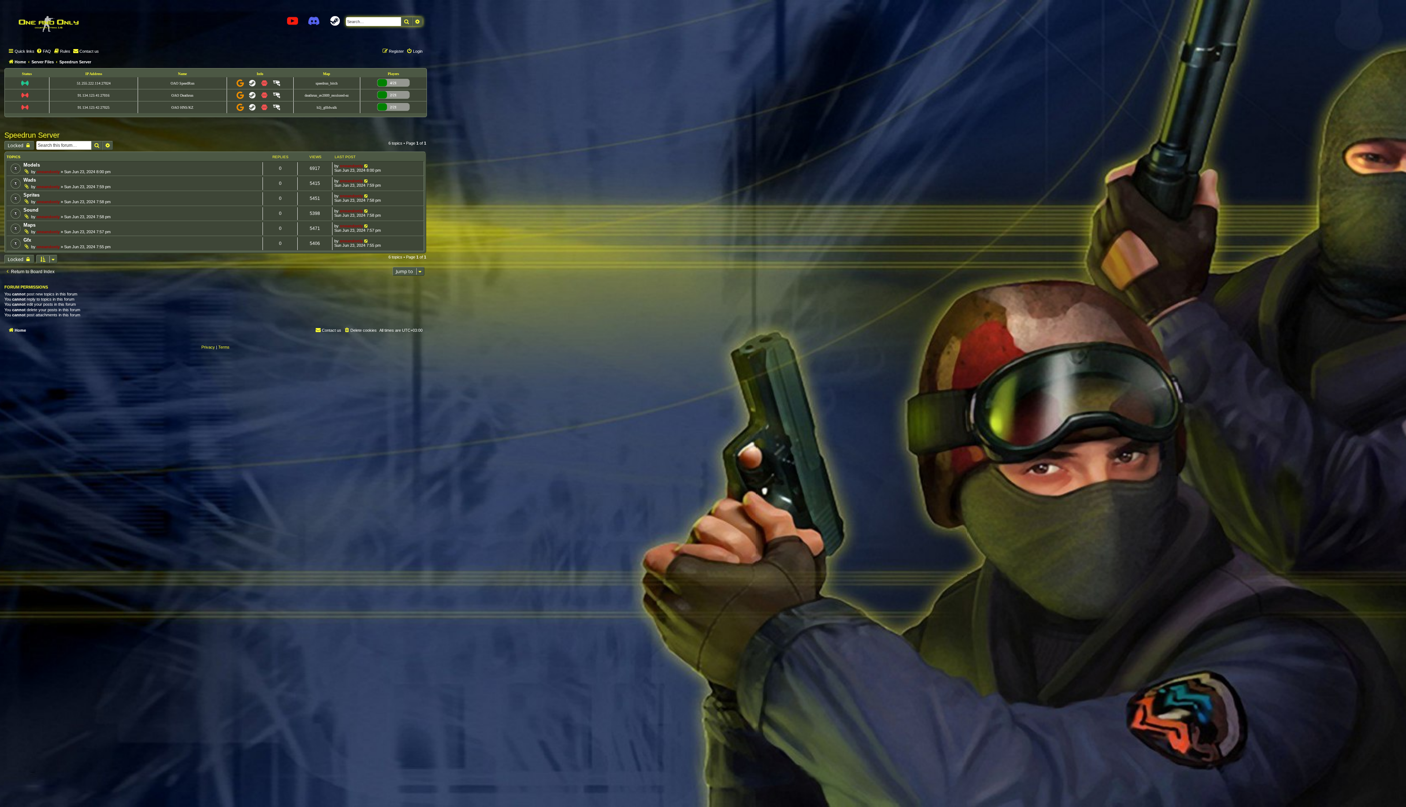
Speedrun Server (32, 135)
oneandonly (48, 172)
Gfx (27, 240)
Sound (30, 210)
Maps (29, 225)
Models (31, 165)
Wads (29, 180)
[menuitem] (43, 51)
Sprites (31, 195)
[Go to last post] (366, 166)
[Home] (48, 23)
